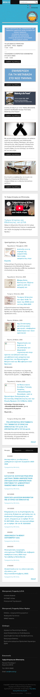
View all (33, 442)
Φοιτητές (8, 450)
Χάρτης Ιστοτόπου (17, 693)
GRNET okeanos (9, 618)
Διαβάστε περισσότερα (13, 62)
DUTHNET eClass (9, 598)
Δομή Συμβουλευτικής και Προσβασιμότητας (18, 636)
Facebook (3, 646)
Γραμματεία (17, 450)
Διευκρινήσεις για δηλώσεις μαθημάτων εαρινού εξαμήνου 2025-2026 (19, 461)
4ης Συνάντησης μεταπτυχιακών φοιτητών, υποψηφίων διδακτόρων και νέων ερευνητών (26, 328)
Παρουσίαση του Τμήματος (17, 219)
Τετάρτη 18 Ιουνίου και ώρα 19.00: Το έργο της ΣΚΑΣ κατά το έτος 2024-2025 (25, 300)
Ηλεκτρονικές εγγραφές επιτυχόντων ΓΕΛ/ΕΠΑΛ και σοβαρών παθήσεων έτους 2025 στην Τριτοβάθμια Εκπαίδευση (19, 553)
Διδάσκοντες (29, 450)
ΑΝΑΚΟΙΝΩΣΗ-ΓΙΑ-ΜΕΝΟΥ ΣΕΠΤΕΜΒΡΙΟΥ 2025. (14, 536)
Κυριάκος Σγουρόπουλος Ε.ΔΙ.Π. (24, 690)
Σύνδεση (28, 693)
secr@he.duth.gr (11, 671)
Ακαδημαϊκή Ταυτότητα (11, 616)
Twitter (7, 646)
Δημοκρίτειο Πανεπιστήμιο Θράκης (15, 630)
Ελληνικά (34, 7)
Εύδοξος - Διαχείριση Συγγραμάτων (16, 613)
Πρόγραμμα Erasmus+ (11, 638)
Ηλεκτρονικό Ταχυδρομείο (12, 601)
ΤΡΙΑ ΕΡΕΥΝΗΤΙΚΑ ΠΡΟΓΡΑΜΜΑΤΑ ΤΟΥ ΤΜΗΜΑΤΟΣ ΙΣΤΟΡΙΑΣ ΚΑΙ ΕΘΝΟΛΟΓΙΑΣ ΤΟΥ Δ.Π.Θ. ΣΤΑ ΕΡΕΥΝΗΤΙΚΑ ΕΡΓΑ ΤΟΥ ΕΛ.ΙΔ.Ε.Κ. (18, 425)
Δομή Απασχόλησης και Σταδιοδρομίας (17, 633)
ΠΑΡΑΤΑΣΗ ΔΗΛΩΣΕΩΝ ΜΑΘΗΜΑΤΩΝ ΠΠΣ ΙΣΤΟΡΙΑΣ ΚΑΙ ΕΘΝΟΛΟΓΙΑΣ (18, 498)
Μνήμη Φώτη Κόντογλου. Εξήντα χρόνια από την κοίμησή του (25, 283)
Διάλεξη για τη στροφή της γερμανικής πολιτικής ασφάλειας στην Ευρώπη (17, 255)
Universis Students (9, 595)
